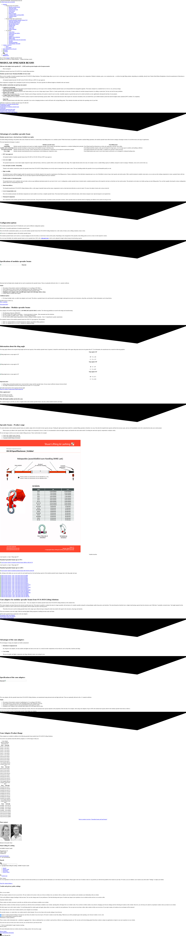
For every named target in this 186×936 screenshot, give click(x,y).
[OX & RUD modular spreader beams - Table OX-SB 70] (14, 582)
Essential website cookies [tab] (6, 899)
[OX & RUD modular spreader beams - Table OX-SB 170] (14, 586)
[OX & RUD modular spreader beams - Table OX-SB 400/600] (15, 592)
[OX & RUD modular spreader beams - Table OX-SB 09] (14, 575)
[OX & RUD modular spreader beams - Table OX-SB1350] (14, 596)
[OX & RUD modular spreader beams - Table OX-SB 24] (14, 578)
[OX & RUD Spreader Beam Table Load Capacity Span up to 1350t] (17, 570)
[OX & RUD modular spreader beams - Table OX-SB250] (14, 588)
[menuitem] (94, 24)
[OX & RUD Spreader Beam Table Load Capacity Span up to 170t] (16, 562)
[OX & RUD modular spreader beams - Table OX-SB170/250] (15, 587)
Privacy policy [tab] (3, 926)
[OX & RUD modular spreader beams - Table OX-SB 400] (14, 591)
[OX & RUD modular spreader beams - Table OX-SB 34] (14, 579)
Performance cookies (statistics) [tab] (7, 917)
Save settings (3, 932)
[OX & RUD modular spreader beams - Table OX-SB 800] (14, 595)
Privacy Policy (3, 931)
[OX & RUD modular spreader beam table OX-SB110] (14, 583)
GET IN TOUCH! (4, 856)
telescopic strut (45, 238)
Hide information (10, 932)
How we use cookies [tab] (5, 892)
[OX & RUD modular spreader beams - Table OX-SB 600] (14, 594)
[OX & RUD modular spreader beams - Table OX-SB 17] (14, 576)
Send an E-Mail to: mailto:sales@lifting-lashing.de (11, 389)
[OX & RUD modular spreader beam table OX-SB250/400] (15, 590)
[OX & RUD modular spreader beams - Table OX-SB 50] (14, 580)
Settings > (10, 883)
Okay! (1, 883)
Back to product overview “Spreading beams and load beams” (93, 819)
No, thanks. (5, 883)
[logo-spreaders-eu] (7, 2)
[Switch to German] (5, 51)
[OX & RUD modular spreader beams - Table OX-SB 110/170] (15, 584)
